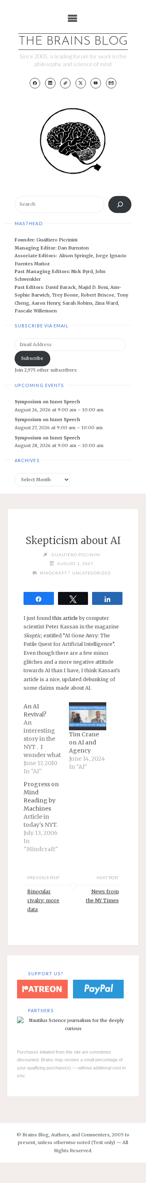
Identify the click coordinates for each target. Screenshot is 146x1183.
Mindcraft (53, 572)
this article (65, 618)
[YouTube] (95, 83)
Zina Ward (106, 303)
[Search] (119, 204)
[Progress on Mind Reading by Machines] (46, 816)
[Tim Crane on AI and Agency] (87, 716)
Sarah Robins (77, 303)
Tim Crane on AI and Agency (84, 742)
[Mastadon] (65, 83)
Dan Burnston (73, 248)
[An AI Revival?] (46, 738)
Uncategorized (91, 572)
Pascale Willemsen (36, 311)
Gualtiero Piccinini (56, 240)
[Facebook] (35, 83)
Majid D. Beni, (94, 287)
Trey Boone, (66, 295)
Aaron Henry (46, 303)
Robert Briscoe (97, 295)
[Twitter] (80, 83)
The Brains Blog (73, 41)
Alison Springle (76, 255)
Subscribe (32, 358)
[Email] (111, 83)
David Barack (60, 287)
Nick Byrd (82, 271)
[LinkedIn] (50, 83)
